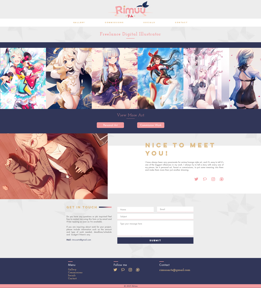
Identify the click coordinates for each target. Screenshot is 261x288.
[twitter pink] (196, 179)
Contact (72, 278)
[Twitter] (115, 269)
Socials (72, 275)
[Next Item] (256, 78)
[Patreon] (137, 269)
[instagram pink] (213, 179)
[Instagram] (130, 269)
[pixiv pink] (205, 179)
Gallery (72, 269)
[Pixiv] (123, 269)
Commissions (75, 272)
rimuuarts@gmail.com (81, 239)
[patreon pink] (221, 179)
